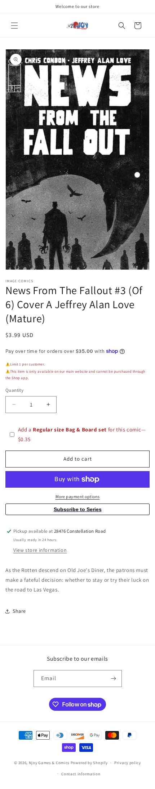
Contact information (80, 773)
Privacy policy (127, 762)
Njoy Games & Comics (50, 762)
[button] (14, 26)
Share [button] (19, 611)
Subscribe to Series (78, 509)
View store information (40, 550)
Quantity (14, 390)
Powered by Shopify (89, 762)
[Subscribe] (113, 678)
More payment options (78, 496)
